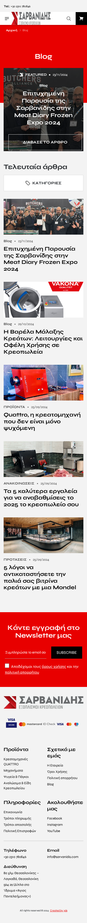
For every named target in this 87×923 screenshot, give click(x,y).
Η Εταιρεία (55, 765)
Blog (50, 784)
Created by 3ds (58, 910)
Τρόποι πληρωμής (17, 818)
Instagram (55, 825)
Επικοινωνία (13, 812)
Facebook (54, 818)
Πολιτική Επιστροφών (20, 831)
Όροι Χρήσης (57, 772)
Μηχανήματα (13, 770)
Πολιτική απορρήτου (62, 778)
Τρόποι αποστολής (18, 825)
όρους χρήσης (54, 666)
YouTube (53, 831)
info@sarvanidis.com (62, 857)
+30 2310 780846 (20, 6)
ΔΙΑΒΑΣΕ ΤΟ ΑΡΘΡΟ (45, 142)
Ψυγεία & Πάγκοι (16, 777)
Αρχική (11, 30)
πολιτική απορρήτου (22, 672)
